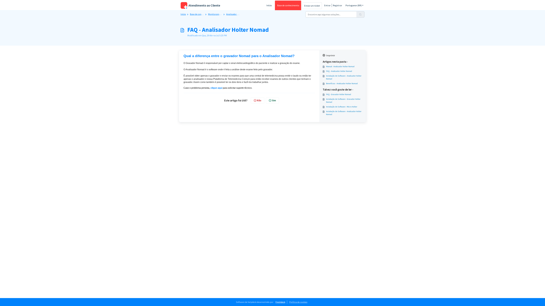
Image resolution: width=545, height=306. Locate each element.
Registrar (337, 5)
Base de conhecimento (288, 5)
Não (259, 100)
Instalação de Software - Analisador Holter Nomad (343, 77)
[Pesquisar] (360, 14)
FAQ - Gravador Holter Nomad (338, 94)
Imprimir (330, 55)
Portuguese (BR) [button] (353, 5)
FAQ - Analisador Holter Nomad (339, 71)
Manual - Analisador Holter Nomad (340, 66)
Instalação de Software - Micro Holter (341, 106)
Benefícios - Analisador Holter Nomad (342, 83)
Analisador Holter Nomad (238, 14)
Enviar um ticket (312, 5)
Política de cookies (298, 302)
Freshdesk (280, 302)
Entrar (327, 5)
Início (269, 5)
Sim (274, 100)
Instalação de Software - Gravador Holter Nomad (343, 100)
